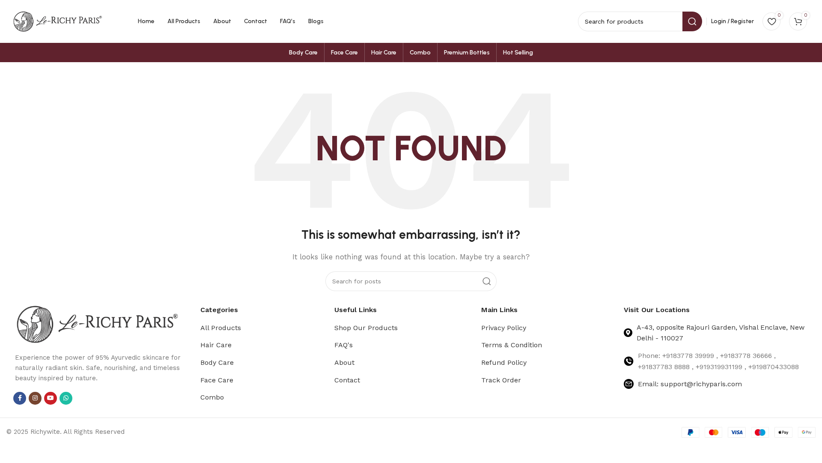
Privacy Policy (503, 328)
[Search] (487, 281)
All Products (220, 328)
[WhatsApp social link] (66, 398)
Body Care (217, 362)
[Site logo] (57, 21)
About (344, 362)
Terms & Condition (511, 345)
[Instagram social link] (35, 398)
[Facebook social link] (19, 398)
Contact (347, 380)
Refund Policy (504, 362)
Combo (212, 397)
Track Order (501, 380)
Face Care (216, 380)
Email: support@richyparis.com (690, 384)
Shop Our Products (366, 328)
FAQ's (343, 345)
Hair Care (216, 345)
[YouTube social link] (50, 398)
